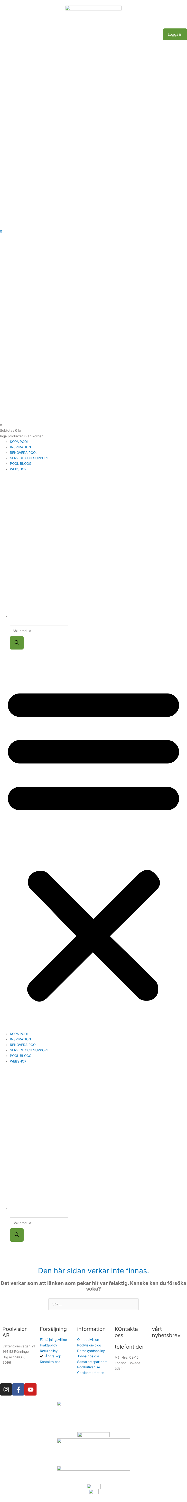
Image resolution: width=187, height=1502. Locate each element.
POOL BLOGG (20, 464)
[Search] (17, 643)
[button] (93, 843)
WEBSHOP (18, 469)
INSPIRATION (20, 447)
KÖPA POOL (19, 442)
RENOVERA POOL (23, 453)
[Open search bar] (12, 622)
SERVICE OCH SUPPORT (29, 458)
